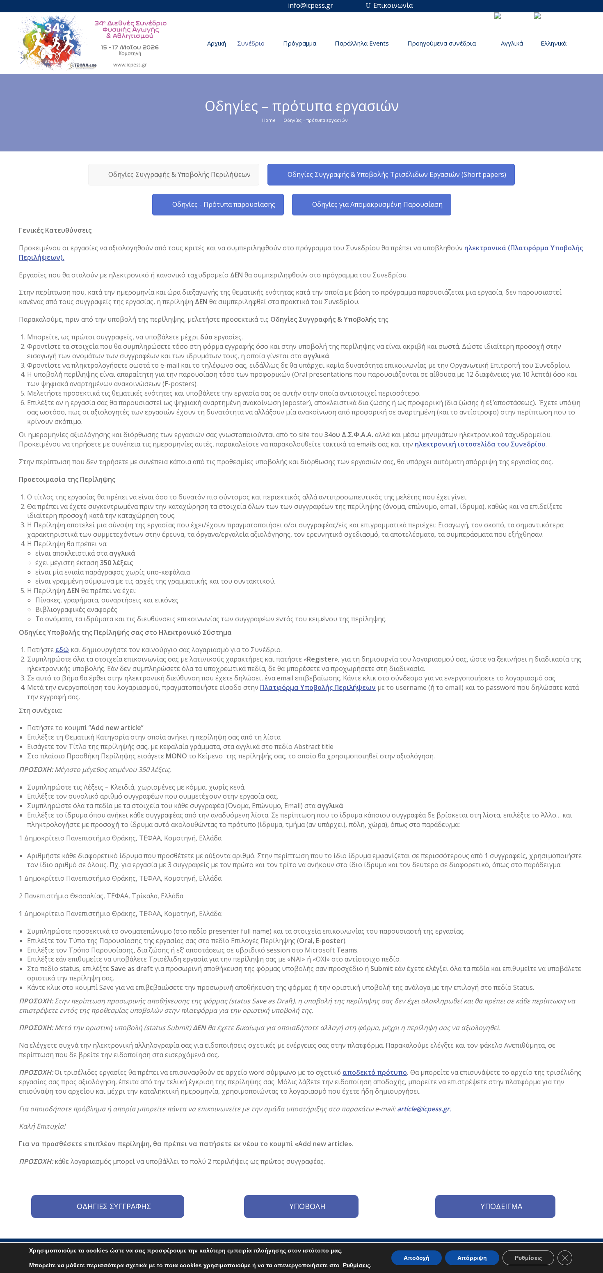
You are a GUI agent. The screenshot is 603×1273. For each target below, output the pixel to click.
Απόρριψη (472, 1258)
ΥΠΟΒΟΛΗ (307, 1206)
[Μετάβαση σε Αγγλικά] (509, 43)
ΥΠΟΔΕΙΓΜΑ (501, 1206)
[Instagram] (357, 5)
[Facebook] (343, 5)
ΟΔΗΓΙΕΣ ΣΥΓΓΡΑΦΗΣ (114, 1206)
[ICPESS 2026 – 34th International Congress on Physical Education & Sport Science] (96, 45)
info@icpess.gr (310, 5)
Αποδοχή (416, 1258)
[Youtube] (368, 5)
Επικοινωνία (393, 5)
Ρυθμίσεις (356, 1265)
